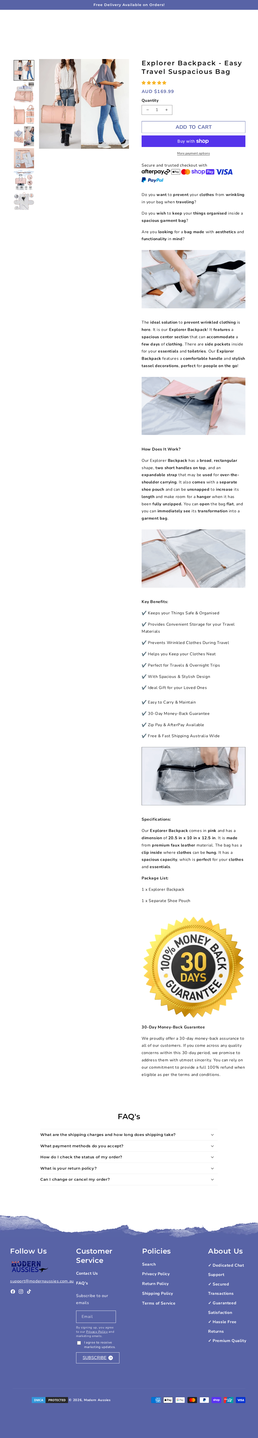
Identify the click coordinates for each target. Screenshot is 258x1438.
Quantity (150, 100)
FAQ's (82, 1283)
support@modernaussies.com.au (42, 1281)
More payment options (193, 153)
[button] (155, 83)
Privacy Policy (97, 1332)
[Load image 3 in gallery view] (24, 114)
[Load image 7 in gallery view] (24, 202)
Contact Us (87, 1273)
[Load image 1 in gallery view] (24, 70)
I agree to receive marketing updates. (100, 1344)
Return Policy (155, 1283)
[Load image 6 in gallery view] (24, 180)
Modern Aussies (97, 1400)
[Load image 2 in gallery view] (24, 92)
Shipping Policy (157, 1293)
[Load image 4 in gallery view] (24, 136)
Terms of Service (159, 1303)
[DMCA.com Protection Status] (50, 1400)
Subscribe (95, 1358)
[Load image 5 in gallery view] (24, 158)
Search (149, 1264)
